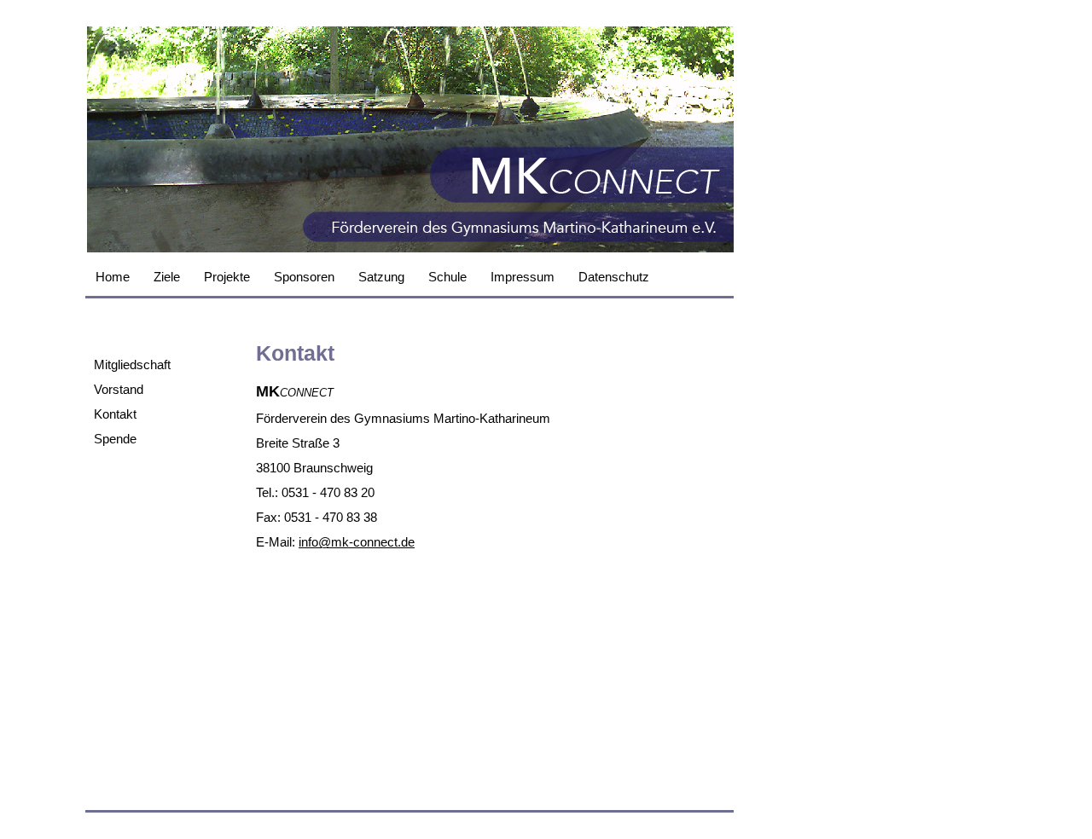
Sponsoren (304, 276)
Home (113, 276)
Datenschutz (613, 276)
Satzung (381, 276)
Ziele (167, 276)
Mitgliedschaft (132, 364)
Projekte (227, 276)
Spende (115, 438)
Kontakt (115, 414)
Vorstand (118, 389)
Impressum (523, 276)
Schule (447, 276)
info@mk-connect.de (357, 542)
